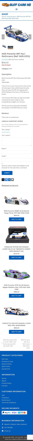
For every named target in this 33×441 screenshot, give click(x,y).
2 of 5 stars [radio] (4, 132)
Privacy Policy (7, 383)
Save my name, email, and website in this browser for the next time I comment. (15, 167)
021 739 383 (8, 427)
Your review (6, 135)
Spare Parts (6, 366)
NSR (10, 69)
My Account (6, 400)
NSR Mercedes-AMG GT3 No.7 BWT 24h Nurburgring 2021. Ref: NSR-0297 (9, 343)
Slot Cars (5, 359)
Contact (5, 386)
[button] (16, 9)
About (4, 381)
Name (4, 148)
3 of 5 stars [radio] (5, 132)
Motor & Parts (7, 364)
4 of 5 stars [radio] (7, 132)
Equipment (6, 369)
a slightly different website (20, 439)
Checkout (5, 398)
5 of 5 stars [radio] (9, 132)
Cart (3, 395)
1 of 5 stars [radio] (2, 132)
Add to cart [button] (17, 219)
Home (4, 16)
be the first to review (16, 59)
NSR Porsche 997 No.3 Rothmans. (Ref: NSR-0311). (25, 344)
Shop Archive (11, 16)
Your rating (6, 129)
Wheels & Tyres (7, 361)
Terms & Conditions (9, 402)
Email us (7, 431)
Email (4, 156)
